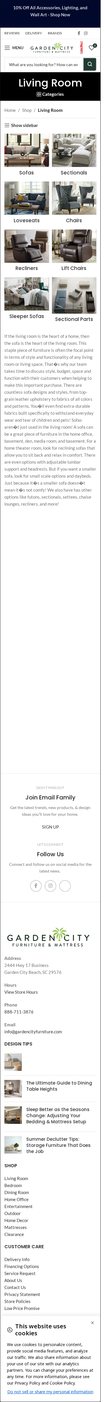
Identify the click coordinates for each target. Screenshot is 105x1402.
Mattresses (15, 1227)
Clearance (14, 1234)
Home (10, 110)
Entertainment (18, 1206)
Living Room (16, 1178)
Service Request (20, 1273)
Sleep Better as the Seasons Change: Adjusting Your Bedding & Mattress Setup (58, 1115)
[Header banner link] (50, 14)
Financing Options (21, 1266)
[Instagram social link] (85, 33)
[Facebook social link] (78, 33)
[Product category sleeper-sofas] (26, 299)
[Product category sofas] (26, 156)
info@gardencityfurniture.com (33, 1031)
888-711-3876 (19, 1011)
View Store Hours (21, 992)
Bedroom (13, 1185)
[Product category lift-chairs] (74, 251)
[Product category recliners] (26, 251)
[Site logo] (51, 47)
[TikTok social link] (92, 33)
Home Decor (16, 1220)
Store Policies (17, 1301)
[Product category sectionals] (74, 156)
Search (89, 64)
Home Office (16, 1199)
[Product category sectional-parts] (74, 301)
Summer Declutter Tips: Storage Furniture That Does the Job (58, 1145)
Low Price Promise (22, 1308)
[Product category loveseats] (26, 203)
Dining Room (16, 1192)
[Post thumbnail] (13, 1062)
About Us (13, 1280)
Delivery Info (16, 1259)
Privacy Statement (22, 1294)
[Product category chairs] (74, 203)
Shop (27, 110)
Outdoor (12, 1213)
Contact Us (15, 1287)
